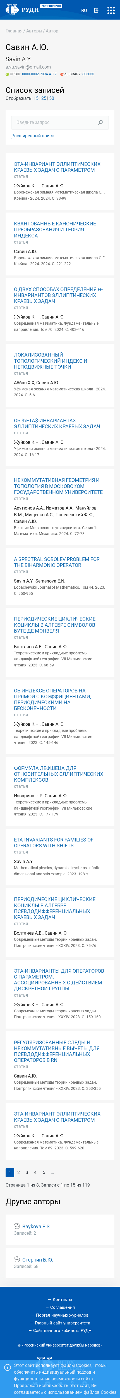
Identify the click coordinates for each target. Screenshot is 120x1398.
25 (43, 98)
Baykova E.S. (36, 1226)
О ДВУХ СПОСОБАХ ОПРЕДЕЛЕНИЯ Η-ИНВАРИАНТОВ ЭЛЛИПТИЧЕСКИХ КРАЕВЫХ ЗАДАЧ (58, 295)
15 (36, 98)
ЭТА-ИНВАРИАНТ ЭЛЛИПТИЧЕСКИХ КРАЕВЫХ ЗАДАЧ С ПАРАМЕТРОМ (57, 167)
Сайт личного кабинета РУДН (62, 1330)
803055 (88, 74)
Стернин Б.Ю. (37, 1260)
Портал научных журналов (62, 1315)
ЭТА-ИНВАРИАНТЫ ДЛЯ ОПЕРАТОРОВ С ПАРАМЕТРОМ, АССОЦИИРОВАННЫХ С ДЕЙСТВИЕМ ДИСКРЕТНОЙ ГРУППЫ (59, 979)
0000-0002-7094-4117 (39, 74)
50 (51, 98)
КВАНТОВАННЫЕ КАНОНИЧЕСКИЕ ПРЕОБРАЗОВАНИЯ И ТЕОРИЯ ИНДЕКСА (55, 229)
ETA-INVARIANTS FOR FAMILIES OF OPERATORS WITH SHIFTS (53, 842)
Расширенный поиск (32, 135)
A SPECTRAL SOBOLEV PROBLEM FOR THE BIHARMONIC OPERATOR (57, 562)
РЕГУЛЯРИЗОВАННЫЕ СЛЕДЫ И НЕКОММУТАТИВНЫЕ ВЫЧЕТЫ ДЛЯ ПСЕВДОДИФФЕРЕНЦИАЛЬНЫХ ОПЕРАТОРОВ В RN (57, 1051)
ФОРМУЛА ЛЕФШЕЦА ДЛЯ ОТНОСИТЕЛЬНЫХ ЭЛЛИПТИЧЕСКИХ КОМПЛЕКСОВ (58, 774)
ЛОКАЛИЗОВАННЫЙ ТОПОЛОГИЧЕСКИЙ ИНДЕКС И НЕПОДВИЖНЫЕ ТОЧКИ (50, 360)
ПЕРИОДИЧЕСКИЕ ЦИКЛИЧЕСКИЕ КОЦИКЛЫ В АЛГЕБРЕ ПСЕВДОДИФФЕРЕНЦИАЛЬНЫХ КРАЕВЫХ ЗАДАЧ (54, 908)
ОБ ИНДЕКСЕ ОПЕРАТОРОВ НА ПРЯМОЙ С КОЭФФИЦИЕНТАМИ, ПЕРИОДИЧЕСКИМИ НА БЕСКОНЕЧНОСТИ (52, 699)
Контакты (62, 1299)
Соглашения (62, 1307)
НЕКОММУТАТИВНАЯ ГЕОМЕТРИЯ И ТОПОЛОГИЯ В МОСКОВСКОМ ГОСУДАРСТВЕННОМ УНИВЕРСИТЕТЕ (58, 486)
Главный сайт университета (62, 1323)
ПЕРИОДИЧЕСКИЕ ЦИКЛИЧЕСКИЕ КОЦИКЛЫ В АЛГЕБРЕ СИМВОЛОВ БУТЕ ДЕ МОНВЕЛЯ (54, 624)
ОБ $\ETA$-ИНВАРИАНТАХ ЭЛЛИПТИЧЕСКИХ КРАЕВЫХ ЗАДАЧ (57, 423)
